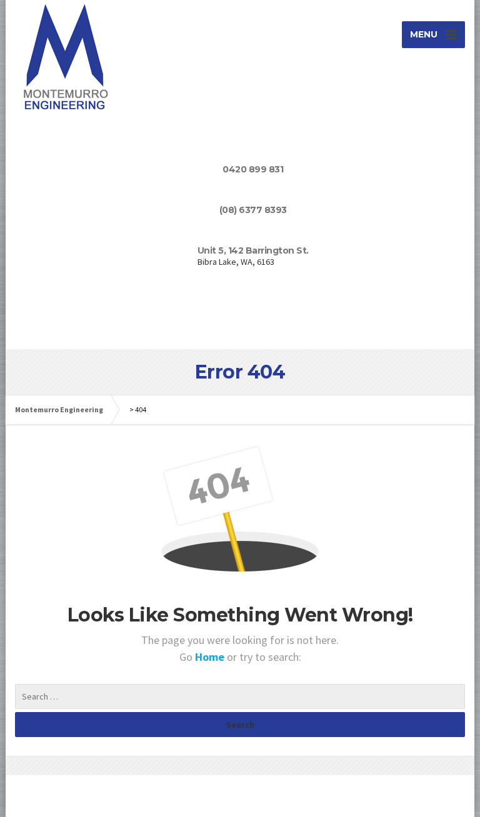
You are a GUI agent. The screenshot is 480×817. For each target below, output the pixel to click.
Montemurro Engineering (59, 409)
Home (211, 657)
